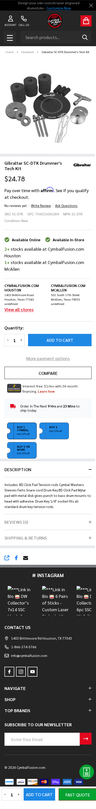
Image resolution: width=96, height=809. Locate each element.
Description (17, 469)
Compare (48, 373)
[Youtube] (32, 672)
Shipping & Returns (25, 538)
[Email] (25, 557)
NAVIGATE (15, 688)
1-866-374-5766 (23, 647)
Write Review (41, 205)
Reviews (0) (16, 522)
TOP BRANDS (17, 710)
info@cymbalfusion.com (29, 655)
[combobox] (55, 37)
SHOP (10, 699)
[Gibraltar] (80, 164)
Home (10, 52)
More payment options (48, 358)
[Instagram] (21, 672)
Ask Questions (66, 205)
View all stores (19, 309)
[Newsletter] (86, 739)
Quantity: (14, 327)
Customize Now (58, 8)
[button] (22, 431)
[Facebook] (16, 557)
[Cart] (86, 20)
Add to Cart (60, 340)
